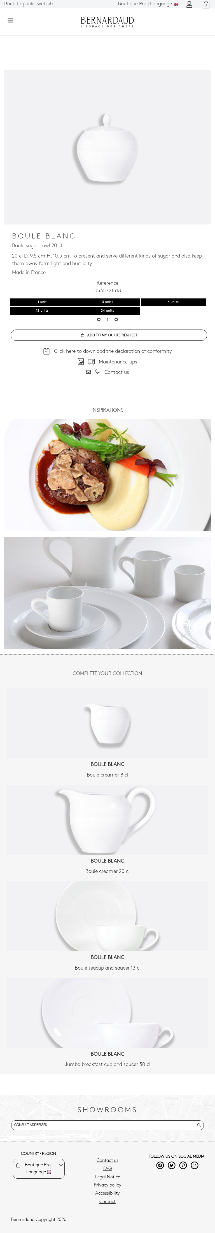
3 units (107, 302)
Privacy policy (107, 1185)
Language (145, 4)
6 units (173, 302)
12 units (42, 310)
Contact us (107, 1160)
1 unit (42, 302)
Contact (107, 1202)
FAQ (107, 1169)
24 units (107, 310)
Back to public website (29, 4)
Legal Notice (107, 1177)
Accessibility (107, 1193)
